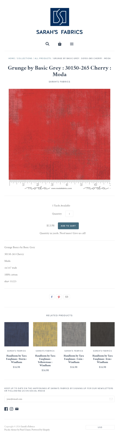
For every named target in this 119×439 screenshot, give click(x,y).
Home (11, 58)
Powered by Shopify (40, 430)
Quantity (57, 214)
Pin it (59, 297)
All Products (43, 58)
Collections (24, 58)
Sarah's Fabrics (59, 81)
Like (51, 297)
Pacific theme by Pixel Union (17, 430)
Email (66, 297)
